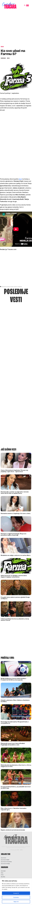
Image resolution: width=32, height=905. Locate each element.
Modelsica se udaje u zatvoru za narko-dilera (15, 555)
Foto (2, 874)
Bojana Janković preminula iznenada (13, 830)
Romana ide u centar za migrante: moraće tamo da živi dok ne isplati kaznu (15, 492)
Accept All (16, 893)
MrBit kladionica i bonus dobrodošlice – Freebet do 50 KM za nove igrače (14, 679)
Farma (11, 286)
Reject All (16, 901)
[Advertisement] (16, 28)
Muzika (3, 876)
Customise (16, 897)
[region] (16, 891)
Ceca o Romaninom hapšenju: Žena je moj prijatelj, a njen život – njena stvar (14, 471)
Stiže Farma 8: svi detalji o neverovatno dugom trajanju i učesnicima (14, 576)
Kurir (20, 179)
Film (2, 873)
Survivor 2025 (5, 859)
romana (20, 286)
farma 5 (16, 286)
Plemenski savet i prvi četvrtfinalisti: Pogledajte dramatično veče (13, 744)
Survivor (3, 858)
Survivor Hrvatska (6, 861)
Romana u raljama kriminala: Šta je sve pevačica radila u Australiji (13, 534)
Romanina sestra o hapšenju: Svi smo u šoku (15, 513)
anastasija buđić (5, 286)
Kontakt (3, 871)
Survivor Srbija (5, 863)
